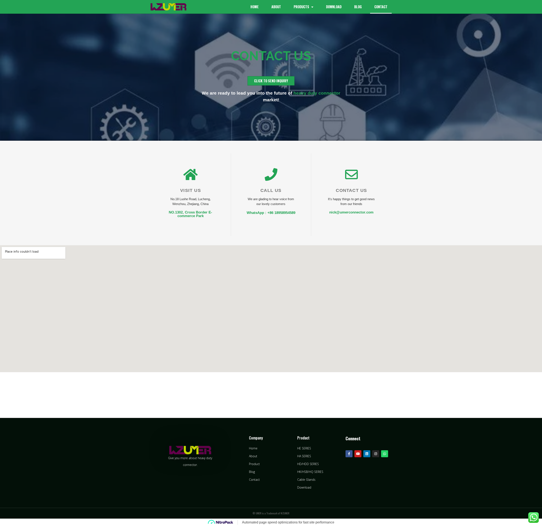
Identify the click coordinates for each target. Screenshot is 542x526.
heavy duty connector (316, 93)
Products (301, 6)
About (276, 6)
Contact (380, 6)
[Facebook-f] (349, 453)
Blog (358, 6)
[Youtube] (357, 453)
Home (254, 6)
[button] (271, 80)
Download (334, 6)
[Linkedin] (366, 453)
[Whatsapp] (384, 453)
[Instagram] (375, 453)
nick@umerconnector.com (351, 212)
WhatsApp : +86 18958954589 (271, 213)
